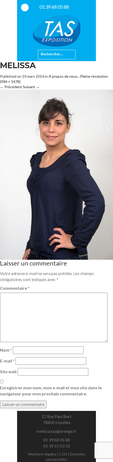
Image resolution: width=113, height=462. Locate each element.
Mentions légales (42, 454)
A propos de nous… (64, 76)
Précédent (11, 87)
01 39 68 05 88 (54, 7)
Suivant (31, 87)
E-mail (7, 360)
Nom (6, 349)
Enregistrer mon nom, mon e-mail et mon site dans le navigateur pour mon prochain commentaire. (51, 390)
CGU (63, 454)
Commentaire (15, 288)
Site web (8, 371)
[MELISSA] (56, 174)
